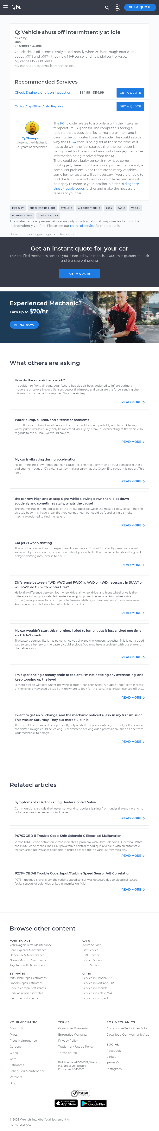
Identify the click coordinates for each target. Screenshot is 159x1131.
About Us (16, 1028)
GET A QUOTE (140, 7)
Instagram (114, 1069)
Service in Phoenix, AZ (97, 978)
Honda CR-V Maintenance (27, 955)
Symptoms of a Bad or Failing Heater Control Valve (55, 802)
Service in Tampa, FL (96, 998)
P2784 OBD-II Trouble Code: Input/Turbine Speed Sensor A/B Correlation (72, 873)
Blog (13, 1083)
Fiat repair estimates (24, 998)
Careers (15, 1046)
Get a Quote (130, 92)
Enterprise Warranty (72, 1034)
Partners (16, 1077)
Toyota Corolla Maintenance (29, 965)
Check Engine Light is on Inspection (43, 92)
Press (13, 1034)
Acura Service (91, 945)
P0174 (71, 142)
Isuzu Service (91, 965)
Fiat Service (90, 950)
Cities (14, 1053)
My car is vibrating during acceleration (45, 459)
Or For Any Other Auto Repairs (39, 106)
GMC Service (91, 955)
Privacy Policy (68, 1040)
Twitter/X (113, 1063)
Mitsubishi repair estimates (28, 978)
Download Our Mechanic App (128, 1034)
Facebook (114, 1050)
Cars (13, 1059)
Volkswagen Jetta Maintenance (31, 945)
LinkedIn (113, 1056)
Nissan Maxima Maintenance (29, 960)
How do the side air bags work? (40, 380)
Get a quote (79, 273)
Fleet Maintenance (23, 1040)
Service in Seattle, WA (97, 993)
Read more (131, 402)
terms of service (82, 226)
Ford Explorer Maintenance (28, 950)
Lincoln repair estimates (26, 983)
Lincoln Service (92, 960)
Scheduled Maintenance (27, 1071)
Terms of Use (67, 1053)
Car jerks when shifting (33, 543)
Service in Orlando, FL (97, 988)
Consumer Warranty (73, 1028)
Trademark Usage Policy (75, 1046)
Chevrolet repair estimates (28, 988)
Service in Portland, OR (98, 983)
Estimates (17, 1065)
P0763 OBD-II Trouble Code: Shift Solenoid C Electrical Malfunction (68, 836)
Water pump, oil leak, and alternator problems (52, 420)
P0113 (64, 123)
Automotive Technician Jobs (127, 1028)
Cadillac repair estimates (26, 993)
